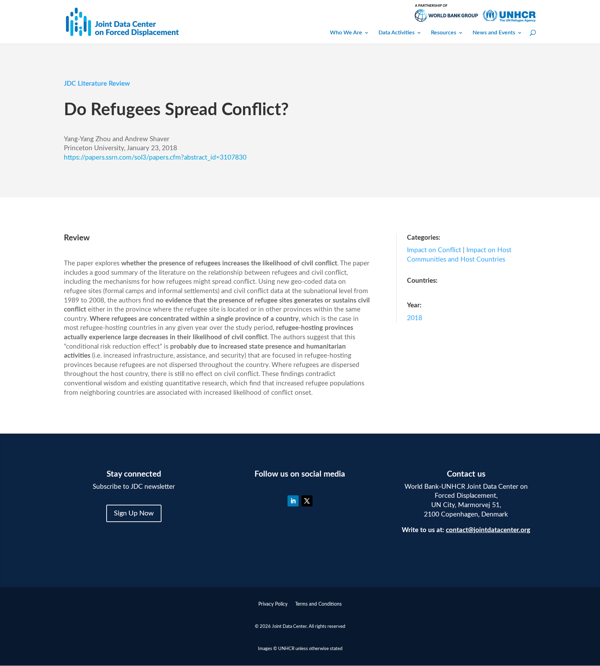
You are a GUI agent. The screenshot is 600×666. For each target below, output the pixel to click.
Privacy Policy (273, 604)
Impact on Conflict (434, 250)
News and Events (494, 32)
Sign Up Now (134, 513)
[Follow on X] (306, 500)
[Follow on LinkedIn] (293, 500)
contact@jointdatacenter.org (488, 530)
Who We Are (346, 32)
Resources (443, 32)
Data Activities (396, 32)
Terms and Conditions (318, 604)
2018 (414, 318)
